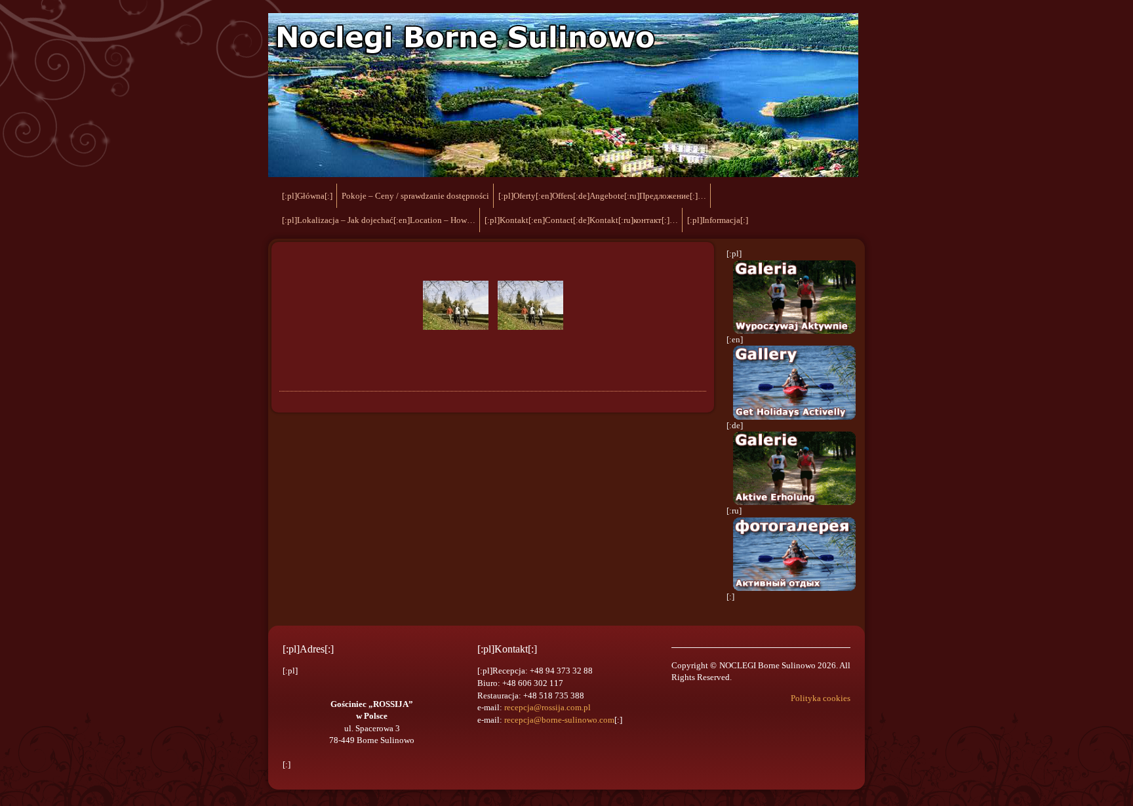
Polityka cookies (820, 698)
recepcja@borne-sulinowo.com (559, 720)
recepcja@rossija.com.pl (547, 707)
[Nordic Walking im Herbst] (456, 305)
